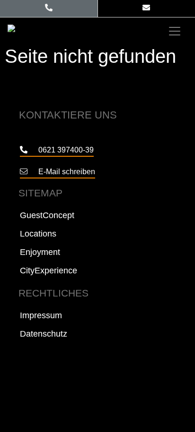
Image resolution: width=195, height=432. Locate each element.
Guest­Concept (47, 215)
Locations (38, 233)
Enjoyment (40, 252)
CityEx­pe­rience (48, 270)
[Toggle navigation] (174, 31)
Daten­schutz (43, 334)
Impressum (41, 315)
